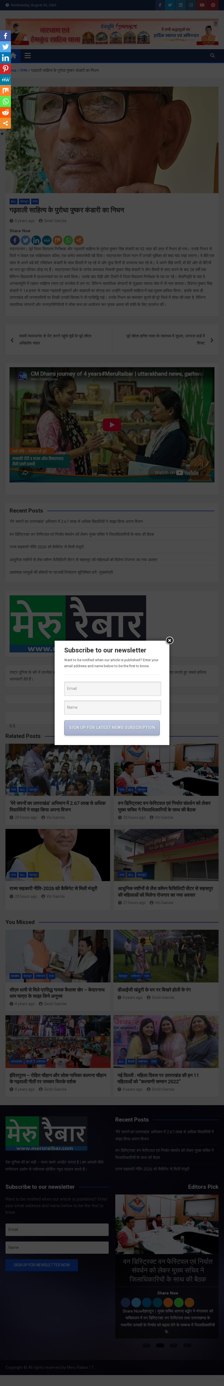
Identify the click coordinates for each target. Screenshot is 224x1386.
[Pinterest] (5, 68)
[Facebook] (5, 35)
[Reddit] (5, 112)
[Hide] (2, 134)
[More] (5, 123)
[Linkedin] (5, 57)
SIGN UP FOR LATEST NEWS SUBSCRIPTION (112, 727)
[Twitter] (5, 46)
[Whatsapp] (5, 101)
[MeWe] (5, 79)
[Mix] (5, 90)
